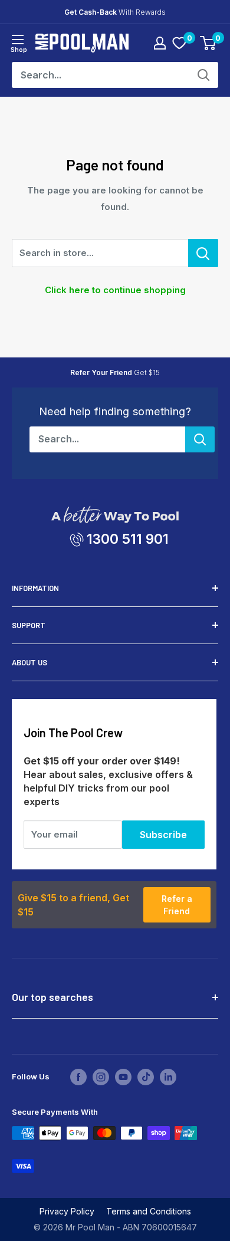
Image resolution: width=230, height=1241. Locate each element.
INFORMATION (35, 588)
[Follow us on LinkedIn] (168, 1077)
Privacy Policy (67, 1211)
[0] (179, 43)
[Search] (203, 75)
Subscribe (163, 835)
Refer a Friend (177, 905)
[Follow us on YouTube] (123, 1077)
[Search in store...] (203, 253)
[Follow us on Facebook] (78, 1077)
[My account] (160, 43)
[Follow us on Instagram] (101, 1077)
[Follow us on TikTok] (145, 1077)
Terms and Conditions (148, 1211)
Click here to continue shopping (115, 290)
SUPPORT (28, 625)
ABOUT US (29, 662)
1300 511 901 (128, 539)
